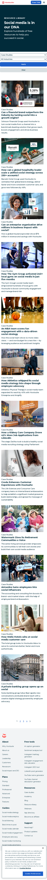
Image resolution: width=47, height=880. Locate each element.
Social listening (7, 821)
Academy (28, 796)
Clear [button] (23, 70)
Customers (6, 763)
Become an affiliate (31, 817)
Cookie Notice (25, 868)
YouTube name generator (34, 775)
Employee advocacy (10, 837)
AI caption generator (32, 746)
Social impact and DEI (10, 771)
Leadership (6, 758)
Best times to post (9, 825)
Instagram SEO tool (31, 767)
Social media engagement (12, 833)
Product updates (30, 832)
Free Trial (36, 2)
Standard (5, 785)
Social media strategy (10, 812)
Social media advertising (11, 845)
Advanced (6, 794)
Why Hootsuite (8, 746)
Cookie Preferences (33, 874)
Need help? (28, 828)
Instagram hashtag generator (31, 755)
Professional (6, 790)
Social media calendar (10, 829)
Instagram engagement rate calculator (33, 762)
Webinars (27, 809)
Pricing (5, 781)
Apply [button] (23, 64)
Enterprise (6, 798)
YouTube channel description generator (32, 780)
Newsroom (6, 767)
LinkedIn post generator (33, 771)
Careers (5, 754)
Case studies (29, 792)
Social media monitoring (11, 841)
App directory (29, 813)
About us (5, 750)
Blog (26, 801)
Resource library (30, 805)
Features (5, 802)
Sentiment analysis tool (33, 750)
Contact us (28, 836)
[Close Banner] (43, 848)
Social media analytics (10, 817)
